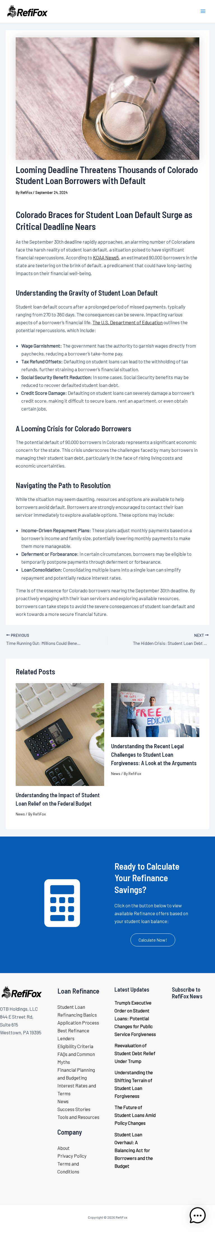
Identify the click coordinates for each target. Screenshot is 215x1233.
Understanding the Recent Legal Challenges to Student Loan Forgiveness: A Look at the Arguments (154, 754)
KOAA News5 (106, 257)
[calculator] (62, 903)
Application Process (78, 1022)
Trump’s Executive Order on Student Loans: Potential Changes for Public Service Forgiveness (135, 1018)
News (20, 814)
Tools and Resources (78, 1117)
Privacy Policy (72, 1156)
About (63, 1148)
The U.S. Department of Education (127, 322)
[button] (152, 939)
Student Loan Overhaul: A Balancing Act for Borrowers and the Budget (133, 1150)
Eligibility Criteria (75, 1046)
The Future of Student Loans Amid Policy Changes (135, 1115)
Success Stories (73, 1109)
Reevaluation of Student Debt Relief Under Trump (134, 1053)
